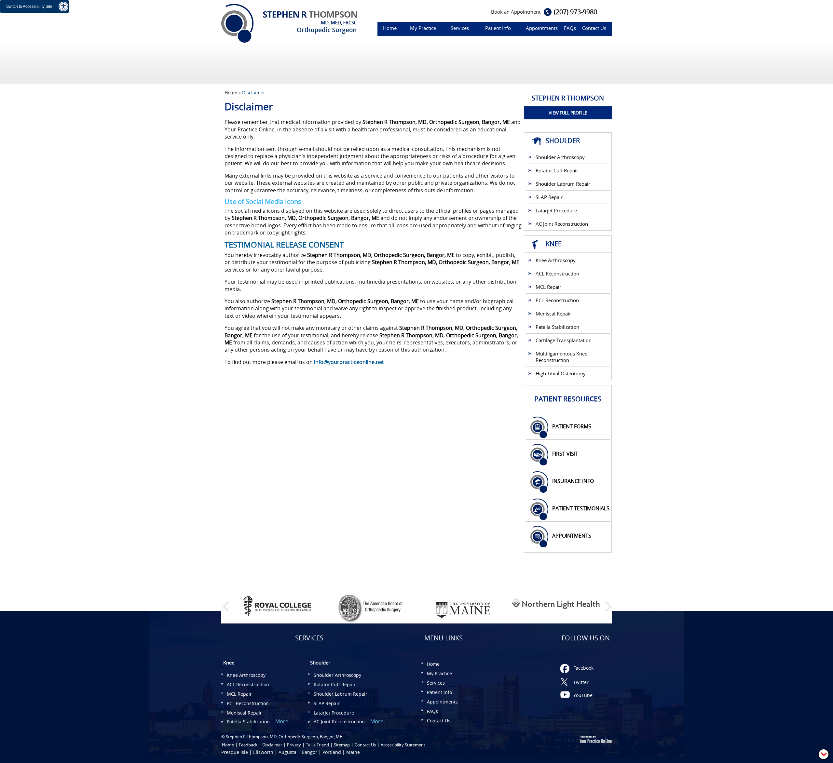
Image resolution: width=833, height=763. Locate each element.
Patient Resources (568, 398)
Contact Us (594, 28)
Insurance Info (573, 481)
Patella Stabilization (557, 327)
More (281, 721)
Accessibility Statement (403, 745)
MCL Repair (548, 287)
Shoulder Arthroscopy (560, 157)
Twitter (581, 682)
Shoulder (563, 140)
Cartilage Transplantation (564, 340)
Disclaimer (272, 745)
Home (390, 28)
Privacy (294, 745)
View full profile (568, 113)
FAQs (570, 28)
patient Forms (571, 426)
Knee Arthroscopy (556, 260)
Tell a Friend (317, 745)
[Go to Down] (823, 753)
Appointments (542, 28)
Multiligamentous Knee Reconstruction (561, 356)
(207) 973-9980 (575, 11)
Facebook (583, 668)
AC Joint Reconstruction (562, 224)
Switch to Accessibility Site (29, 6)
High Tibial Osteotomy (561, 373)
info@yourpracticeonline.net (349, 362)
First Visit (565, 453)
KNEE (554, 243)
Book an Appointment (515, 11)
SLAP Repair (549, 197)
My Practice (423, 28)
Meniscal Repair (553, 313)
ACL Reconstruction (557, 273)
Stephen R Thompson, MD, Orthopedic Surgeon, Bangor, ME (284, 737)
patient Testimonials (580, 508)
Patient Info (498, 28)
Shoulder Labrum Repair (563, 184)
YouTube (583, 695)
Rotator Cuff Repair (557, 170)
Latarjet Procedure (556, 210)
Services (460, 28)
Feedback (248, 745)
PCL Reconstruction (557, 300)
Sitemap (342, 745)
